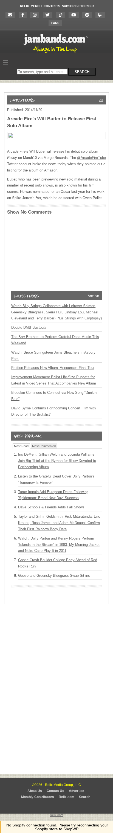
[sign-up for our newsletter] (11, 15)
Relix (24, 6)
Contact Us (55, 791)
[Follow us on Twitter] (49, 15)
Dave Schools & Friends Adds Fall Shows (51, 507)
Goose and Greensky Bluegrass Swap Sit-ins (54, 575)
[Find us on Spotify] (88, 15)
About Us (34, 791)
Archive (93, 296)
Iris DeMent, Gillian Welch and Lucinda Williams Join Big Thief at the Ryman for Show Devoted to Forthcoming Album (57, 460)
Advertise (76, 791)
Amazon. (51, 170)
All (101, 100)
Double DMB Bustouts (29, 327)
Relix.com (66, 797)
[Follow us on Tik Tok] (62, 15)
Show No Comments (29, 212)
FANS (55, 23)
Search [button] (82, 72)
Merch (36, 6)
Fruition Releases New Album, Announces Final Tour (52, 368)
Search (84, 797)
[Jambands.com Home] (56, 53)
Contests (52, 6)
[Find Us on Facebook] (24, 15)
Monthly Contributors (37, 797)
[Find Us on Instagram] (36, 15)
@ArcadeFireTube (91, 158)
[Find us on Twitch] (101, 15)
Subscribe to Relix (78, 6)
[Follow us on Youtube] (75, 15)
